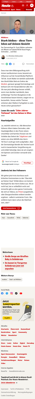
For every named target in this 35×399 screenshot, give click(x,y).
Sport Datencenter (8, 354)
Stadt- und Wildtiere (15, 279)
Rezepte (4, 357)
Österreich (6, 10)
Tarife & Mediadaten (17, 389)
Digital (22, 343)
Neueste (29, 10)
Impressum (4, 389)
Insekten (4, 279)
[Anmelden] (27, 5)
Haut (3, 218)
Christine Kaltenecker (16, 56)
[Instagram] (11, 293)
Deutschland (25, 329)
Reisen (26, 360)
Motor (20, 360)
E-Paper (6, 2)
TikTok (18, 218)
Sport (13, 10)
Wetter (3, 335)
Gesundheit (10, 218)
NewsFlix (28, 2)
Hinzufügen (27, 163)
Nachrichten (5, 332)
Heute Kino (17, 346)
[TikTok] (16, 293)
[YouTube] (21, 293)
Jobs (21, 2)
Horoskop (30, 343)
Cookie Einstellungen (8, 396)
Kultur (15, 343)
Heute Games (6, 346)
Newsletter (12, 335)
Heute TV (26, 346)
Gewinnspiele (22, 354)
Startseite (3, 13)
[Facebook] (10, 64)
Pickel (20, 192)
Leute (9, 343)
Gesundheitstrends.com (17, 371)
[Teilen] (14, 64)
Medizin (4, 84)
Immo (14, 2)
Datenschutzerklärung (8, 392)
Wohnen (22, 357)
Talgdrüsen (23, 136)
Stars (3, 343)
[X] (7, 293)
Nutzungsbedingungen (25, 392)
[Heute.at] (6, 5)
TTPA (27, 389)
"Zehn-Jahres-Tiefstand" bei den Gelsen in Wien (16, 111)
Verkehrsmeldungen (8, 360)
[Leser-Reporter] (23, 5)
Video (3, 363)
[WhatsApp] (7, 64)
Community (22, 332)
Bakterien (25, 218)
